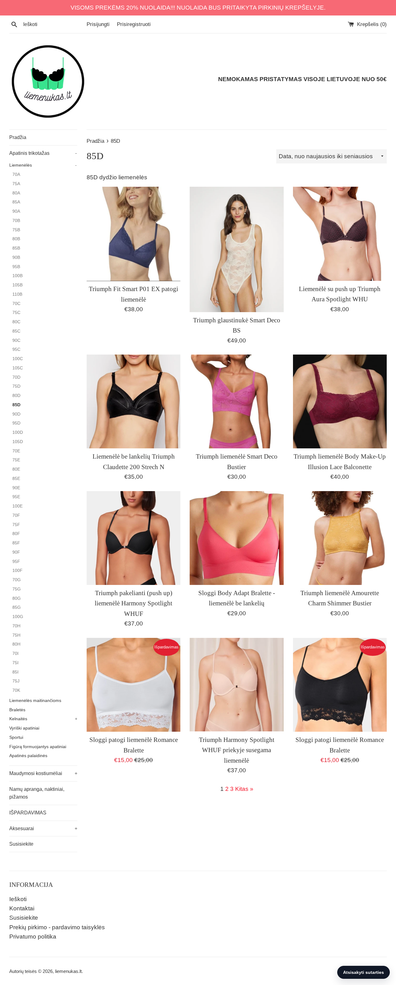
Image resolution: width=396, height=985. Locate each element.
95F (16, 561)
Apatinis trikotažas (43, 153)
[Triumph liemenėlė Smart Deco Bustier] (236, 401)
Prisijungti (98, 24)
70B (16, 220)
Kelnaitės (43, 719)
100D (17, 432)
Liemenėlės (43, 165)
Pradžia (17, 137)
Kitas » (244, 789)
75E (16, 460)
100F (17, 570)
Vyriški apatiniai (24, 728)
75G (16, 589)
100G (17, 616)
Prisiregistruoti (134, 24)
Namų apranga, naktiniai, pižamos (36, 793)
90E (16, 488)
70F (16, 515)
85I (15, 672)
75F (16, 524)
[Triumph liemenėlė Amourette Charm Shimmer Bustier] (340, 538)
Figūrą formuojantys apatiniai (37, 746)
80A (16, 193)
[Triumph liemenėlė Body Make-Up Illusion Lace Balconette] (340, 401)
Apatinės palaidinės (28, 755)
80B (16, 239)
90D (16, 414)
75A (16, 183)
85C (16, 331)
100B (17, 275)
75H (16, 635)
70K (16, 690)
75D (16, 386)
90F (16, 552)
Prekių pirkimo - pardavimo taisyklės (57, 927)
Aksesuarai (43, 828)
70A (16, 174)
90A (16, 211)
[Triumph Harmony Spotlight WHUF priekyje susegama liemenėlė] (236, 685)
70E (16, 451)
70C (16, 303)
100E (17, 506)
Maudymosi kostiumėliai (43, 773)
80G (16, 598)
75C (16, 312)
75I (15, 662)
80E (16, 469)
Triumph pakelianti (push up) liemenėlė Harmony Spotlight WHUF (133, 603)
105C (17, 368)
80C (16, 322)
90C (16, 340)
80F (16, 533)
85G (16, 607)
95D (16, 423)
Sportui (16, 737)
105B (17, 285)
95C (16, 349)
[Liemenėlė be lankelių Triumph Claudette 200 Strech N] (133, 401)
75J (15, 681)
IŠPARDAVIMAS (27, 812)
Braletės (17, 710)
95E (16, 497)
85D (16, 405)
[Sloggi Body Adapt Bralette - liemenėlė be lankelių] (236, 538)
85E (16, 478)
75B (16, 230)
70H (16, 626)
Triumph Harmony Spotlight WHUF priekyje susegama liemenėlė (236, 750)
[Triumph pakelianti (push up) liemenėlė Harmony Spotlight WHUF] (133, 538)
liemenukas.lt (68, 971)
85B (16, 248)
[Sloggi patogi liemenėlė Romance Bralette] (133, 685)
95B (16, 266)
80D (16, 395)
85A (16, 202)
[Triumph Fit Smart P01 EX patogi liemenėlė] (133, 234)
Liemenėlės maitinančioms (35, 700)
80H (16, 644)
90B (16, 257)
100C (17, 358)
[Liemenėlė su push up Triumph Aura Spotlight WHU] (340, 234)
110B (17, 294)
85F (16, 543)
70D (16, 377)
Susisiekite (21, 844)
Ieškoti (18, 899)
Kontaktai (21, 908)
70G (16, 579)
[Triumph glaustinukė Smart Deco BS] (236, 249)
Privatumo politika (32, 936)
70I (15, 653)
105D (17, 441)
